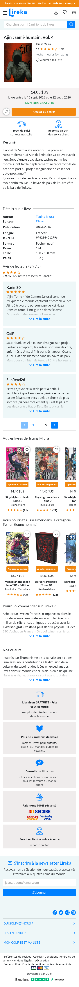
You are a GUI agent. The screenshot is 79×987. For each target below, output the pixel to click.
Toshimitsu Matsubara (17, 589)
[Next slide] (70, 479)
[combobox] (35, 24)
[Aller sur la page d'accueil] (18, 13)
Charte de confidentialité (37, 964)
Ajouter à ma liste (51, 60)
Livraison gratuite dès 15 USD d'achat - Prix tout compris (39, 3)
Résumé (9, 142)
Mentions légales (22, 960)
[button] (41, 49)
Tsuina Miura (43, 43)
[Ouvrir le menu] (4, 12)
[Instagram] (67, 912)
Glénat (40, 221)
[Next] (54, 425)
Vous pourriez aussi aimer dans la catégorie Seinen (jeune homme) (37, 522)
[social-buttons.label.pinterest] (73, 912)
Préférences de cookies (17, 956)
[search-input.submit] (71, 24)
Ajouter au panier (44, 111)
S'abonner (39, 893)
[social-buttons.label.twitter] (61, 912)
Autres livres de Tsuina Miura (26, 438)
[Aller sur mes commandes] (56, 13)
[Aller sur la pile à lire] (65, 12)
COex (49, 973)
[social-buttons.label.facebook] (55, 912)
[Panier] (74, 12)
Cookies (38, 956)
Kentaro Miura (46, 589)
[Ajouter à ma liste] (6, 111)
